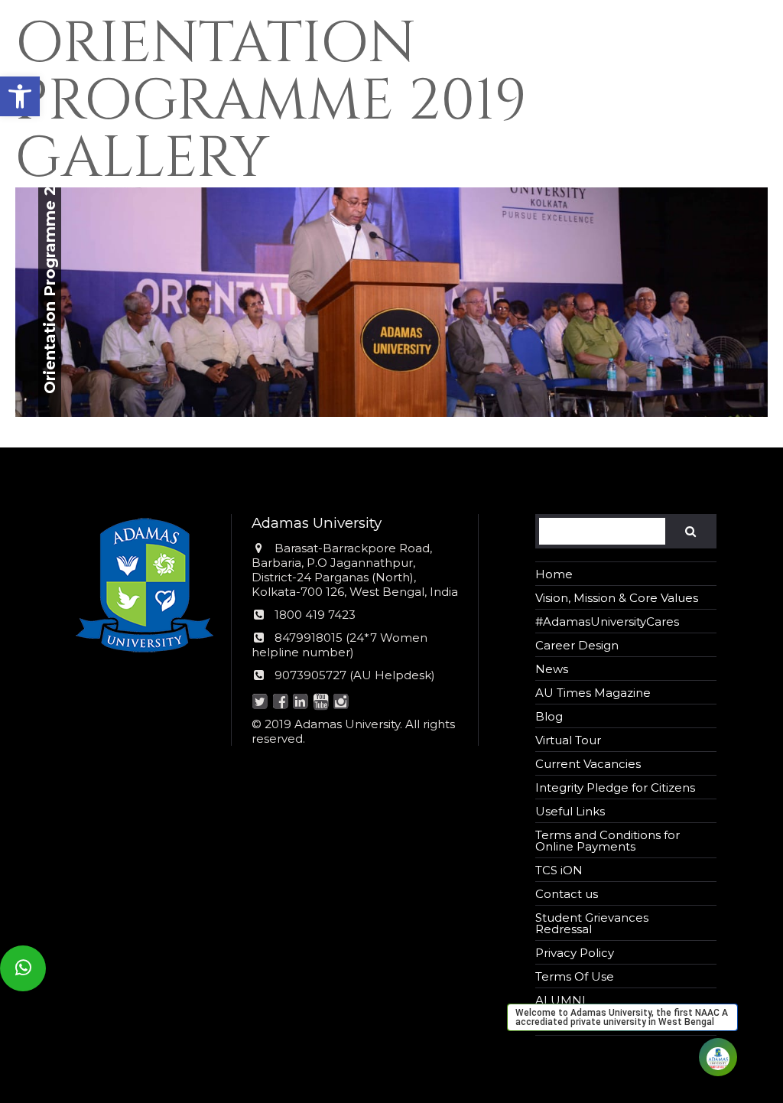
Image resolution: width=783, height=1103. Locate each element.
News (551, 669)
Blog (549, 716)
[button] (20, 96)
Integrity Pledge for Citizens (615, 787)
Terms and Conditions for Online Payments (607, 841)
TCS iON (559, 870)
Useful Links (570, 811)
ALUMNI (560, 1000)
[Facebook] (280, 702)
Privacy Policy (574, 952)
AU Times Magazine (593, 692)
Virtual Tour (568, 740)
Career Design (577, 645)
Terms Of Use (574, 976)
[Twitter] (260, 702)
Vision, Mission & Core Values (616, 598)
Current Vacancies (588, 763)
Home (554, 574)
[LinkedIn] (301, 702)
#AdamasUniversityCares (607, 621)
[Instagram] (341, 702)
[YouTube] (321, 702)
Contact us (566, 894)
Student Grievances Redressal (591, 923)
